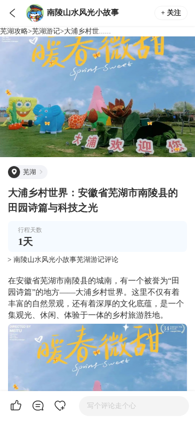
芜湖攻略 (14, 31)
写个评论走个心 (111, 406)
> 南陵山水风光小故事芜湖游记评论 (63, 259)
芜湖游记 (46, 31)
